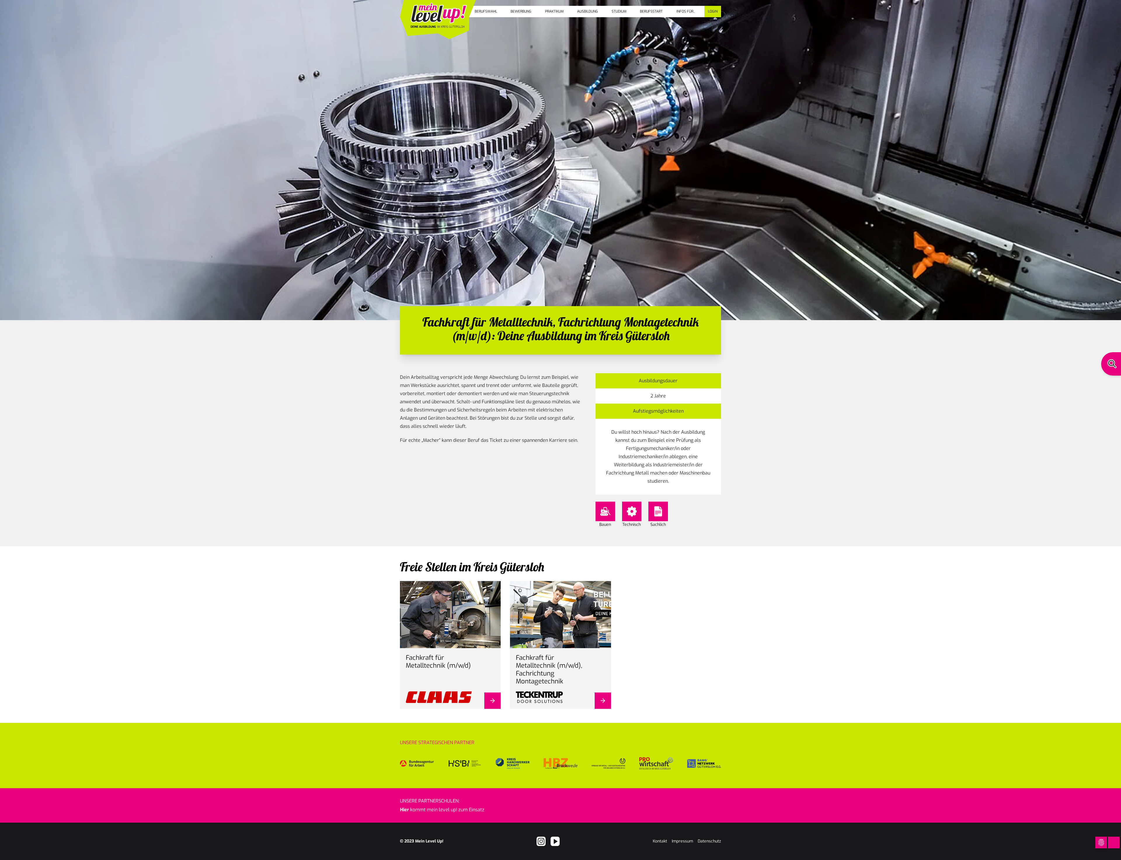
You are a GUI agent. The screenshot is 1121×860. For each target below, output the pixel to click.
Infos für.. (685, 11)
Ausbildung (587, 11)
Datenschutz (709, 841)
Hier (404, 810)
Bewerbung (521, 11)
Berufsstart (651, 11)
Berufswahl (486, 11)
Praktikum (554, 11)
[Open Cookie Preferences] (1101, 842)
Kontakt (660, 841)
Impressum (682, 841)
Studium (619, 11)
